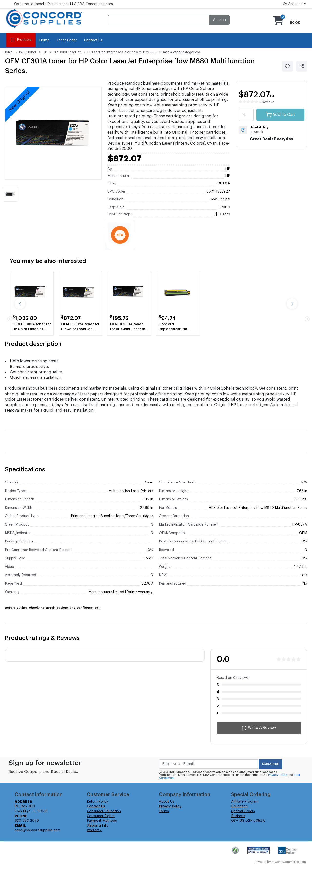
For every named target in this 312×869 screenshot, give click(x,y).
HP (45, 52)
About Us (166, 801)
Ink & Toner (27, 52)
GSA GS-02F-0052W (248, 820)
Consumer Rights (101, 816)
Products (24, 40)
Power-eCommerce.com (288, 861)
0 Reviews (267, 102)
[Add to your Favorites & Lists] (287, 66)
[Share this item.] (301, 66)
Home (44, 40)
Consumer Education (104, 811)
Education (239, 806)
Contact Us (93, 40)
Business (238, 816)
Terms (164, 811)
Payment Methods (102, 820)
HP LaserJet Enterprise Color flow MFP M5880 (121, 52)
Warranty (94, 830)
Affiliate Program (245, 801)
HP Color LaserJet (67, 52)
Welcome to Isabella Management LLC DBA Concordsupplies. (64, 4)
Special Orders (243, 811)
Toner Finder (67, 40)
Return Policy (97, 801)
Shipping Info (97, 825)
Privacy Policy (277, 774)
